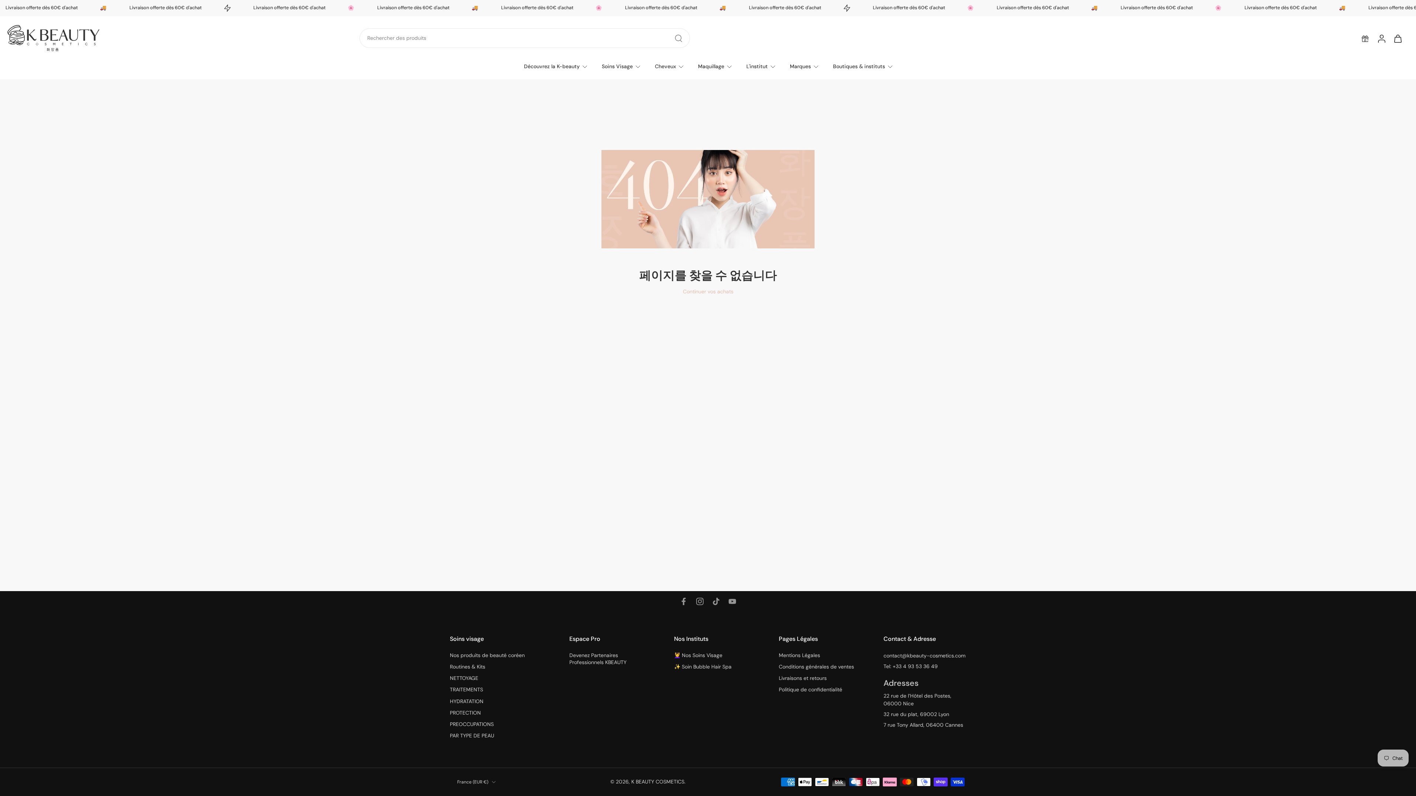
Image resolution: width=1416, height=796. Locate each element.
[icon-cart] (1397, 38)
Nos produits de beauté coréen (487, 655)
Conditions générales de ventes (816, 666)
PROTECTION (465, 712)
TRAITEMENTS (466, 689)
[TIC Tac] (716, 601)
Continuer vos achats (708, 291)
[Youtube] (732, 601)
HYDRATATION (466, 701)
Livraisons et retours (803, 678)
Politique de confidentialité (810, 689)
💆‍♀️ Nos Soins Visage (698, 655)
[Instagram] (700, 601)
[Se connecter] (1381, 38)
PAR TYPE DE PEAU (472, 735)
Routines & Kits (467, 666)
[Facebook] (684, 601)
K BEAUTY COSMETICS (657, 781)
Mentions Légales (799, 655)
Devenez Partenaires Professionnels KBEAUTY (598, 659)
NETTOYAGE (464, 678)
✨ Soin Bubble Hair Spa (703, 666)
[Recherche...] (678, 38)
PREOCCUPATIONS (472, 724)
